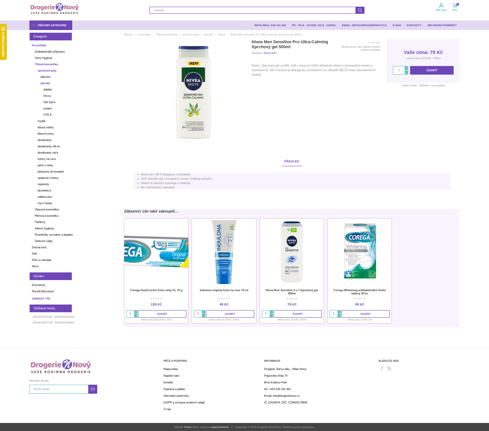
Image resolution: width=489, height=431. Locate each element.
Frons (187, 427)
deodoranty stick (48, 152)
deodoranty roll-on (49, 146)
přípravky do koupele (51, 171)
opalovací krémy (48, 177)
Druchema (38, 285)
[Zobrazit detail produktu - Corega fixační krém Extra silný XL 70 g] (156, 252)
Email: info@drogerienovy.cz (282, 395)
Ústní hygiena (43, 57)
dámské (45, 76)
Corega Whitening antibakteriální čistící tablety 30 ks (360, 291)
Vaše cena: (416, 52)
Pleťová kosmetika (46, 215)
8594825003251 (64, 316)
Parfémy (40, 222)
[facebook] (382, 368)
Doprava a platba (174, 389)
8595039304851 (64, 322)
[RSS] (389, 368)
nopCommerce (220, 427)
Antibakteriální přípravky (50, 51)
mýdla (41, 121)
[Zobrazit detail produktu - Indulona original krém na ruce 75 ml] (224, 252)
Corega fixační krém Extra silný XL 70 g (156, 290)
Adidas (47, 89)
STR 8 (47, 114)
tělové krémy (46, 133)
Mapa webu (171, 369)
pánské (45, 83)
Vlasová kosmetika (47, 209)
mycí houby (45, 203)
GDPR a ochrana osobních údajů (184, 402)
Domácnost (39, 247)
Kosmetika (39, 45)
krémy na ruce (47, 159)
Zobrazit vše (41, 298)
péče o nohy (45, 165)
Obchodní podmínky (176, 395)
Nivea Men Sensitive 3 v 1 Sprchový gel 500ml (292, 291)
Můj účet (441, 10)
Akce (35, 266)
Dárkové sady (43, 241)
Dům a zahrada (41, 260)
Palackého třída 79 (275, 375)
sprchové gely (47, 70)
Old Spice (49, 102)
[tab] (291, 161)
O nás (167, 409)
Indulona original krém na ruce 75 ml (224, 290)
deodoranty (45, 140)
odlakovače (45, 196)
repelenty (43, 184)
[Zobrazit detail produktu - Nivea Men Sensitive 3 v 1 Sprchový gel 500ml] (292, 252)
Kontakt (168, 382)
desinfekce (44, 190)
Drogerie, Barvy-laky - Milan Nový (285, 369)
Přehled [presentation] (291, 161)
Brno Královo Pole (275, 382)
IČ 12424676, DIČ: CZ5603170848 (285, 402)
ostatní (47, 108)
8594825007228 (43, 322)
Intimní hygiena (44, 228)
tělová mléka (45, 127)
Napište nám (171, 375)
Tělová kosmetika (46, 64)
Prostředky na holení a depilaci (54, 234)
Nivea (47, 95)
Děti (34, 253)
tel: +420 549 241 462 (277, 389)
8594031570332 (43, 316)
